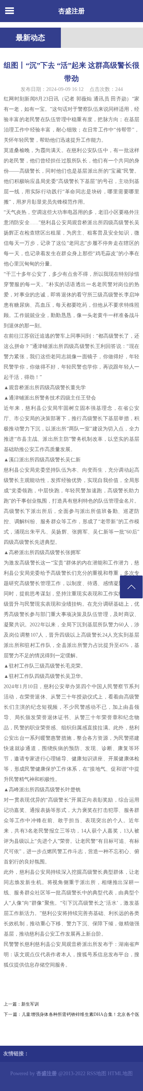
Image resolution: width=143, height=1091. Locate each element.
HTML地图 (120, 1073)
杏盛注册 (71, 11)
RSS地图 (96, 1073)
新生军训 (30, 1004)
